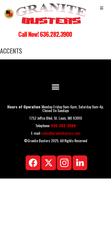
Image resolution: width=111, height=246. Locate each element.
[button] (56, 87)
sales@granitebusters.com (60, 133)
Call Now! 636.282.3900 (45, 34)
